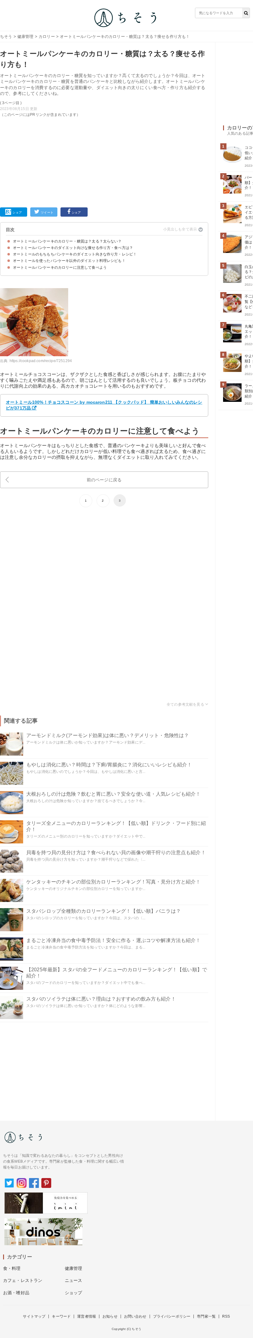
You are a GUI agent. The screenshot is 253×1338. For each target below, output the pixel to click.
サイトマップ (34, 1316)
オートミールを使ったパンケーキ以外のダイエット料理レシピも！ (69, 261)
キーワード (61, 1316)
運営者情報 (86, 1316)
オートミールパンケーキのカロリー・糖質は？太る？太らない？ (67, 241)
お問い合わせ (135, 1316)
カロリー (47, 36)
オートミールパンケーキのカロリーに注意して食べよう (60, 267)
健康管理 (25, 36)
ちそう (6, 36)
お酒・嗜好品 (16, 1292)
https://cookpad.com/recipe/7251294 (41, 361)
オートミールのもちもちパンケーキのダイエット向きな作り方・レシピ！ (75, 254)
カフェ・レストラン (22, 1280)
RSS (226, 1316)
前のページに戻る (104, 479)
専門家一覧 (206, 1316)
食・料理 (12, 1268)
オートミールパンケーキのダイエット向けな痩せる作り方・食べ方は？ (73, 248)
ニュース (73, 1280)
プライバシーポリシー (172, 1316)
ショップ (73, 1292)
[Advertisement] (104, 161)
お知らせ (110, 1316)
